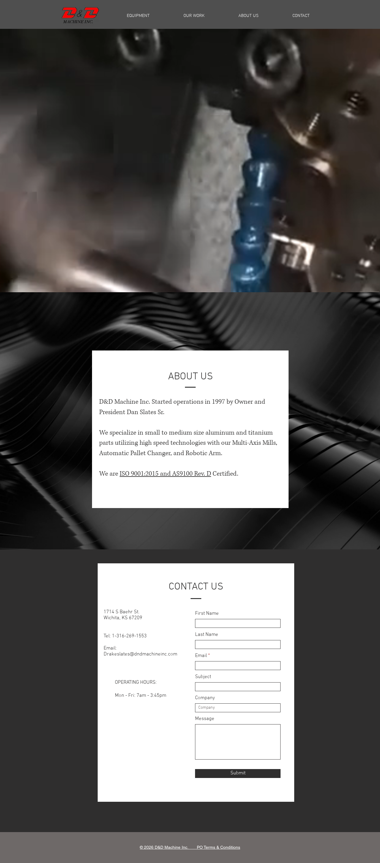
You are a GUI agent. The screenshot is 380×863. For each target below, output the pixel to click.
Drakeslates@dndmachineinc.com (140, 654)
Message (204, 718)
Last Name (206, 634)
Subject (203, 677)
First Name (207, 613)
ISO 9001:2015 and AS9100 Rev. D (165, 473)
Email (201, 655)
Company (205, 698)
